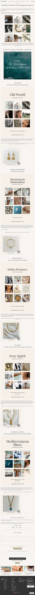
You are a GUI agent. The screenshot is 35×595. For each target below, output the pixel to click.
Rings (5, 584)
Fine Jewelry (22, 1)
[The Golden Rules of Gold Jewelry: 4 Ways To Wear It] (6, 569)
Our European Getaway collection (5, 12)
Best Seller (13, 1)
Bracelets (5, 587)
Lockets (16, 1)
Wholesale (13, 581)
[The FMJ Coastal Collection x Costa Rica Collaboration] (17, 569)
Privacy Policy (13, 587)
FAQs (12, 584)
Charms (19, 1)
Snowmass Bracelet (11, 232)
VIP (25, 1)
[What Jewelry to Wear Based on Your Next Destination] (29, 569)
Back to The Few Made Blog (18, 558)
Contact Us (13, 590)
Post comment (17, 548)
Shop (9, 1)
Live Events (27, 1)
